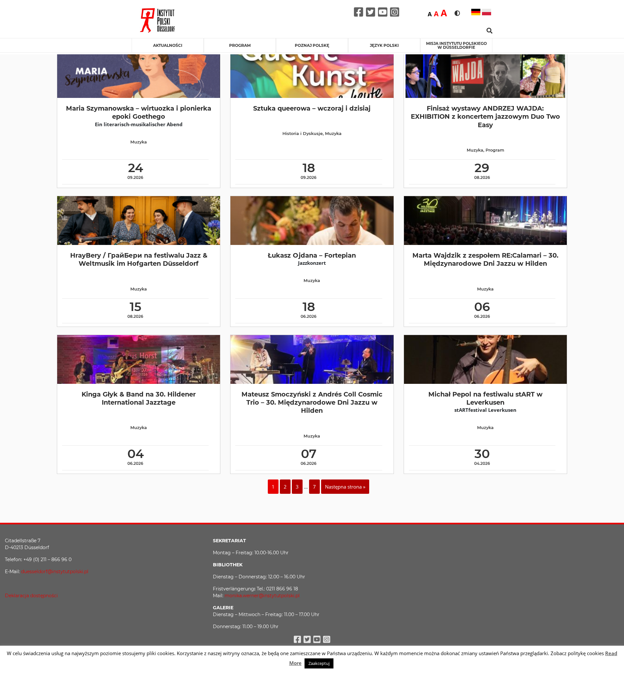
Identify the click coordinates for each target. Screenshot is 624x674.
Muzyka (138, 142)
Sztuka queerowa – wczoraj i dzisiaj (311, 108)
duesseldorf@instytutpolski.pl (54, 571)
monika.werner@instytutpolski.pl (262, 596)
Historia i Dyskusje (302, 133)
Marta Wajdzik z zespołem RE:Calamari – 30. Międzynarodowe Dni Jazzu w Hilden (485, 259)
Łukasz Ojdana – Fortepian (312, 255)
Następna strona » (345, 486)
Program (240, 45)
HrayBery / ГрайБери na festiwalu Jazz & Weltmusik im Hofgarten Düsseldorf (138, 259)
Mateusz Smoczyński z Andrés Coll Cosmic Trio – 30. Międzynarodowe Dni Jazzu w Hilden (312, 402)
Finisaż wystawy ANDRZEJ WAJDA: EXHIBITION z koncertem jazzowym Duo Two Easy (485, 116)
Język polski (384, 45)
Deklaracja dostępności (31, 596)
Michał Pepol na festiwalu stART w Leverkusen (485, 398)
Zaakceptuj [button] (319, 663)
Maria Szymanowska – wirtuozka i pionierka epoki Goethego (138, 112)
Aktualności (167, 45)
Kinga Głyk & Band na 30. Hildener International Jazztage (139, 398)
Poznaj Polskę (312, 45)
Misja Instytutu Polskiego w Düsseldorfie (456, 45)
